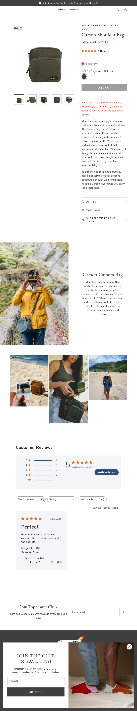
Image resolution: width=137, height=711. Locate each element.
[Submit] (123, 612)
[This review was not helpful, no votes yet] (58, 562)
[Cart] (125, 10)
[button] (12, 57)
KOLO (85, 29)
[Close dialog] (129, 647)
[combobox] (61, 499)
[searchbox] (27, 499)
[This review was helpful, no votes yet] (52, 562)
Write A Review (107, 472)
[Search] (118, 10)
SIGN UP (36, 692)
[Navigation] (11, 10)
